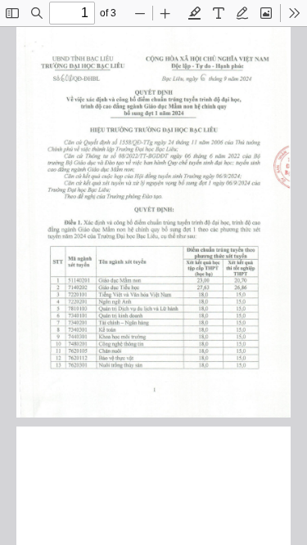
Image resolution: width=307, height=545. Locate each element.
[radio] (194, 13)
